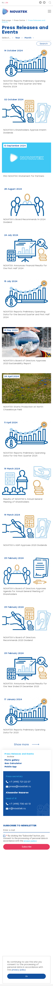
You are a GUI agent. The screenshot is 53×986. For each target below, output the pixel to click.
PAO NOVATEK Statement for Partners (23, 176)
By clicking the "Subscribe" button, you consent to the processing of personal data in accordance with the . (25, 838)
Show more (21, 744)
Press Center (19, 20)
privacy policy (30, 841)
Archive (10, 757)
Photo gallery (12, 760)
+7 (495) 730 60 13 (20, 803)
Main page (6, 20)
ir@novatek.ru (17, 808)
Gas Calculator (13, 763)
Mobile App (11, 766)
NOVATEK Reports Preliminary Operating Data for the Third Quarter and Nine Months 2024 (24, 84)
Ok (26, 976)
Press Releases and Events (19, 754)
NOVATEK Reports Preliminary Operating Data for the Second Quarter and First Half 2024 (26, 314)
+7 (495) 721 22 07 (19, 781)
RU (3, 3)
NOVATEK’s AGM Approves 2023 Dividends (25, 545)
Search (44, 43)
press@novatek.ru (20, 786)
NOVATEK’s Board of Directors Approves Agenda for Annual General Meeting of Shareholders (24, 591)
